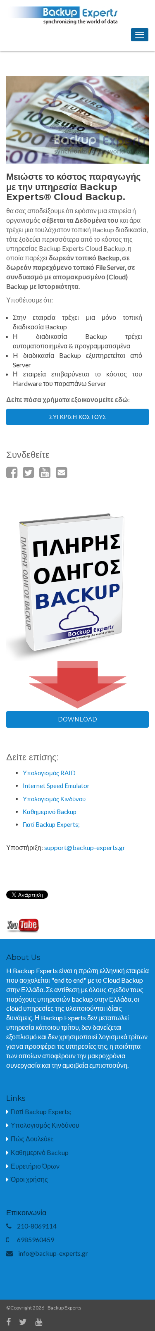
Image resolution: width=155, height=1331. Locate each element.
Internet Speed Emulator (56, 785)
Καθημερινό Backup (49, 811)
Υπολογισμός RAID (49, 772)
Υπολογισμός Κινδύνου (54, 798)
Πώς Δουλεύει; (32, 1139)
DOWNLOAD (77, 719)
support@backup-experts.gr (84, 847)
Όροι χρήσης (29, 1179)
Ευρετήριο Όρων (35, 1166)
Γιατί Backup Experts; (51, 824)
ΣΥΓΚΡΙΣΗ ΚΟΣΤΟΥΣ (77, 417)
